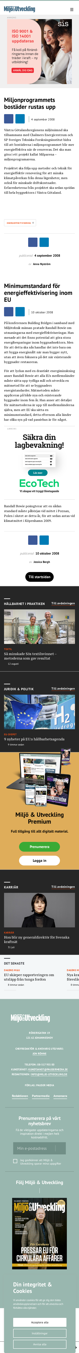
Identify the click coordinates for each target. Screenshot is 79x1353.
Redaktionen (20, 1096)
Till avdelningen (63, 603)
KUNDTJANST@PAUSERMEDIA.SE (48, 1069)
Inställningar (40, 1333)
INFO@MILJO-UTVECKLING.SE (49, 1074)
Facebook (33, 1190)
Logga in (39, 860)
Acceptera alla (39, 1322)
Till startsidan (39, 576)
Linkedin (45, 1190)
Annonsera (60, 1096)
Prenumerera (39, 846)
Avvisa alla (39, 1344)
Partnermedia (40, 1096)
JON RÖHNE (40, 1053)
